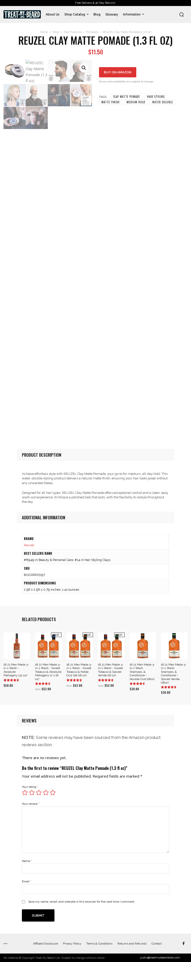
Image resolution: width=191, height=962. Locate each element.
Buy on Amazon (117, 72)
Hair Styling (156, 97)
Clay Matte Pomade (126, 97)
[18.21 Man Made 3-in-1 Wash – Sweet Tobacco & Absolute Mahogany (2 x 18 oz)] (48, 646)
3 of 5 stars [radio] (39, 793)
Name (27, 861)
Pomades (92, 32)
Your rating (30, 787)
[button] (182, 14)
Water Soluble (162, 102)
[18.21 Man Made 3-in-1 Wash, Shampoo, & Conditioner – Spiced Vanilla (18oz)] (174, 646)
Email (26, 881)
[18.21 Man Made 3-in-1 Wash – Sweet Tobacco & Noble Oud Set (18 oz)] (79, 646)
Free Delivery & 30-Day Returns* (95, 2)
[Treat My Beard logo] (22, 14)
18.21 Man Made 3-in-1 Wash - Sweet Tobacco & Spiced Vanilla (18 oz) (110, 670)
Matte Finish (110, 102)
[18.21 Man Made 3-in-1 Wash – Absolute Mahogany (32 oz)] (16, 646)
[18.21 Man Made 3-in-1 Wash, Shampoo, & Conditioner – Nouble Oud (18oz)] (143, 646)
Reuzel (29, 545)
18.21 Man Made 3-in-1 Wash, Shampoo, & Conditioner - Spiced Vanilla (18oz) (173, 673)
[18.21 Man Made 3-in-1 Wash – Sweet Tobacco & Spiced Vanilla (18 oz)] (111, 646)
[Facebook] (183, 944)
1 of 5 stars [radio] (25, 793)
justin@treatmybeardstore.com (160, 957)
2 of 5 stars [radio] (32, 793)
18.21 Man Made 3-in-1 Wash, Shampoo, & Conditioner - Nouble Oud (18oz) (142, 672)
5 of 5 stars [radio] (53, 793)
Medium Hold (136, 102)
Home (44, 32)
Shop (55, 32)
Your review (31, 804)
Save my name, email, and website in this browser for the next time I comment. (81, 901)
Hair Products (72, 32)
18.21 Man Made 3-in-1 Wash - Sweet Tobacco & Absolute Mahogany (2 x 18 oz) (48, 672)
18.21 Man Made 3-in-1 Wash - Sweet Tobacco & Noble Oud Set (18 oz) (79, 670)
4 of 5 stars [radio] (46, 793)
